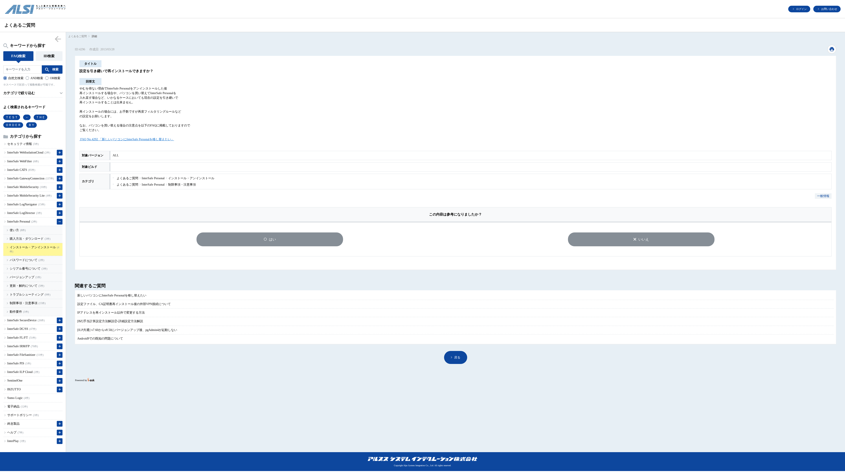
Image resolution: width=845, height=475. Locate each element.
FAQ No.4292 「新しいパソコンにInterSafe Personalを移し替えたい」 (126, 139)
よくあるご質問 (77, 36)
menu (58, 38)
